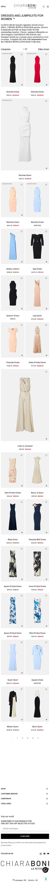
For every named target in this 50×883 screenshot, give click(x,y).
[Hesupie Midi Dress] (37, 517)
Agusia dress (37, 680)
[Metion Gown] (13, 704)
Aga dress (37, 269)
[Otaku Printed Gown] (37, 340)
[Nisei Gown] (13, 517)
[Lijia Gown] (37, 293)
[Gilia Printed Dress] (13, 470)
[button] (48, 6)
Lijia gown (37, 315)
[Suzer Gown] (13, 657)
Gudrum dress (12, 315)
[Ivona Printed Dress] (37, 563)
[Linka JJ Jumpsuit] (25, 405)
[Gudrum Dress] (13, 293)
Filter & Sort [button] (43, 49)
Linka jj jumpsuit (25, 446)
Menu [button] (3, 6)
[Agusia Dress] (37, 657)
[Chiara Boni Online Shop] (25, 6)
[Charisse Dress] (13, 340)
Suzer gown (13, 680)
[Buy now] (22, 84)
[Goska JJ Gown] (13, 246)
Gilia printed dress (13, 492)
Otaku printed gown (37, 362)
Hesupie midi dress (37, 539)
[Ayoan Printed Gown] (13, 563)
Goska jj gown (12, 269)
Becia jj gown (37, 492)
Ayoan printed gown (13, 586)
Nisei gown (13, 539)
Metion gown (12, 726)
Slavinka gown (25, 175)
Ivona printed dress (37, 586)
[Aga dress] (37, 246)
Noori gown (37, 726)
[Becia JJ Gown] (37, 470)
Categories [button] (6, 49)
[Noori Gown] (37, 704)
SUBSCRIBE (25, 836)
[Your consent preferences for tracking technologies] (46, 879)
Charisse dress (12, 362)
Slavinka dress (12, 91)
